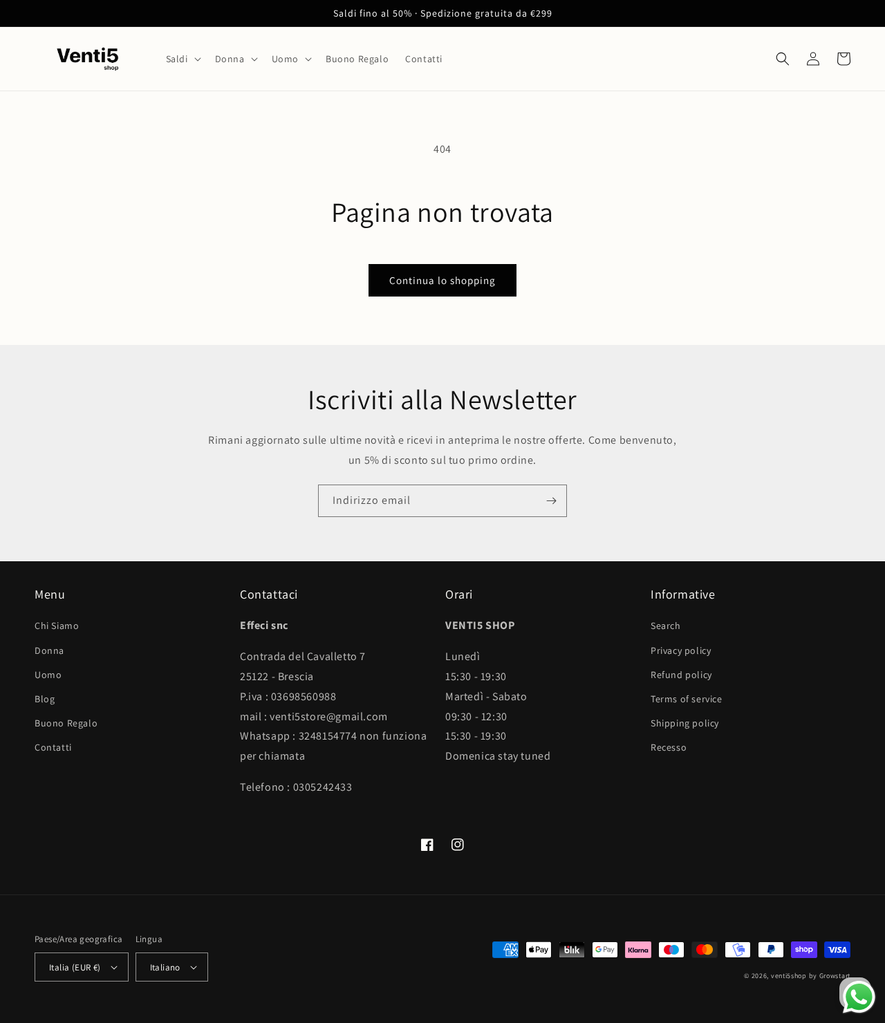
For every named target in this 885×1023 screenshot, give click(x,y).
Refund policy (681, 674)
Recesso (669, 747)
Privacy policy (681, 650)
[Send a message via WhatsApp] (859, 997)
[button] (182, 58)
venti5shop (789, 975)
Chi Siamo (57, 625)
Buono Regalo (66, 723)
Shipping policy (685, 723)
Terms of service (687, 699)
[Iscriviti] (551, 501)
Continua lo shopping (442, 280)
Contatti (53, 747)
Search (666, 625)
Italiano (165, 967)
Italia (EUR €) (75, 967)
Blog (45, 699)
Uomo (48, 674)
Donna (49, 650)
